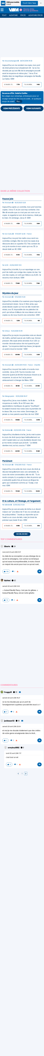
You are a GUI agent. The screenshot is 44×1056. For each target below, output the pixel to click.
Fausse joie (7, 199)
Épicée (23, 15)
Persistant (7, 461)
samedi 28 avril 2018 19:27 (11, 698)
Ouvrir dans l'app (29, 3)
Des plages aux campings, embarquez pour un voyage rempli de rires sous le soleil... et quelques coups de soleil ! (21, 98)
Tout (4, 15)
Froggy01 (8, 692)
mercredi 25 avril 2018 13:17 (11, 552)
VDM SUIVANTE (33, 109)
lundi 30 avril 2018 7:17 (13, 753)
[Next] (18, 773)
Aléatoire (13, 15)
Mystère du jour (10, 293)
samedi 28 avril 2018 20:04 (11, 726)
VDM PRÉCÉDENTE (11, 109)
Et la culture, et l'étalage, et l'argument (21, 501)
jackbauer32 (9, 721)
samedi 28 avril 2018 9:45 (11, 586)
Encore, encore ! (22, 534)
